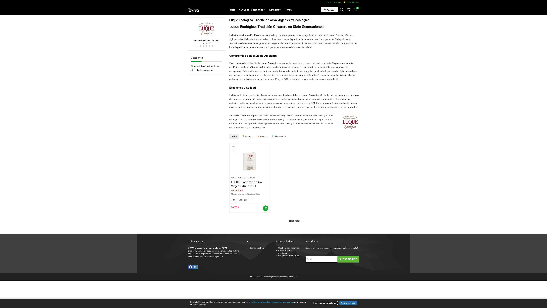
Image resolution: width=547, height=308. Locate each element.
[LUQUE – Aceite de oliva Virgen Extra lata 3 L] (249, 161)
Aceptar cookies (348, 303)
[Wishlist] (348, 10)
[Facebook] (190, 267)
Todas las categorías (204, 70)
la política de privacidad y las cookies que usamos (271, 302)
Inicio (232, 9)
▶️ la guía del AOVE (351, 2)
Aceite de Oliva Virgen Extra (206, 66)
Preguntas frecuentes (288, 256)
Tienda (288, 9)
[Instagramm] (195, 267)
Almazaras (275, 9)
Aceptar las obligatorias (325, 303)
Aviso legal (292, 277)
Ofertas (329, 2)
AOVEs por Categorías (251, 9)
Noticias (337, 2)
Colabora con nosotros (288, 248)
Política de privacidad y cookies (275, 277)
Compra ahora (265, 208)
